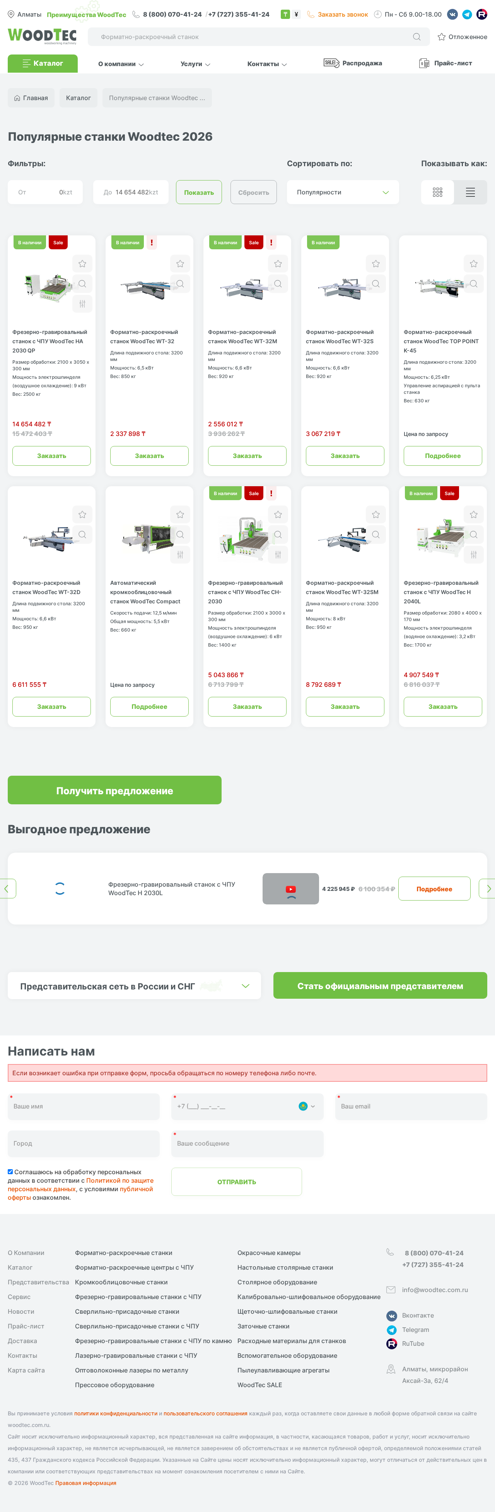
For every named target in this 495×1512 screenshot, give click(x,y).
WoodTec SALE (259, 1385)
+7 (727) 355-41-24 (239, 14)
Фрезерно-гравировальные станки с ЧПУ (138, 1296)
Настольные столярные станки (285, 1267)
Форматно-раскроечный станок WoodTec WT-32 (144, 336)
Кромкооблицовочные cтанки (121, 1282)
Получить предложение (114, 790)
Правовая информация (85, 1482)
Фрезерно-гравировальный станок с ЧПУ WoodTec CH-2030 (245, 592)
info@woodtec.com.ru (435, 1290)
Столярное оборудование (277, 1282)
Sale (58, 242)
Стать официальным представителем (380, 985)
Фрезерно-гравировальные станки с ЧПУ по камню (153, 1341)
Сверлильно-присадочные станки (127, 1311)
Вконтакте (418, 1315)
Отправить (236, 1181)
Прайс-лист (453, 62)
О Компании (26, 1252)
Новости (21, 1311)
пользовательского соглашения (206, 1413)
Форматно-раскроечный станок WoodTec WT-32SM (342, 587)
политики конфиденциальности (115, 1413)
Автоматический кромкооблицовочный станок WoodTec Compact (145, 592)
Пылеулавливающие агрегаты (283, 1370)
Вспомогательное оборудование (287, 1355)
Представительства (38, 1282)
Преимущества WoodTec (86, 14)
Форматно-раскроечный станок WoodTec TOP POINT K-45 (441, 341)
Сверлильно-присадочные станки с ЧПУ (137, 1326)
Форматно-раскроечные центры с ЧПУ (134, 1267)
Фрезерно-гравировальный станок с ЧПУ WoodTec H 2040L (441, 592)
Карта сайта (26, 1370)
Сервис (19, 1296)
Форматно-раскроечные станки (123, 1252)
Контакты (22, 1355)
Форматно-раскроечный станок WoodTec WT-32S (340, 336)
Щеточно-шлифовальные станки (287, 1311)
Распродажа (362, 62)
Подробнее (443, 455)
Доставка (22, 1341)
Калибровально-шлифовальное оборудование (309, 1296)
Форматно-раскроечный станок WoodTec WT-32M (242, 336)
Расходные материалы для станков (291, 1341)
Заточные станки (263, 1326)
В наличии (29, 242)
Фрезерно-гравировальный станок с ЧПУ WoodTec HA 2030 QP (49, 341)
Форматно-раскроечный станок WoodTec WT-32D (46, 587)
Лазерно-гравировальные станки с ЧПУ (136, 1355)
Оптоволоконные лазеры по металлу (131, 1370)
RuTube (413, 1343)
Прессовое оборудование (114, 1385)
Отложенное (468, 36)
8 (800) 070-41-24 (173, 14)
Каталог (20, 1267)
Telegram (415, 1329)
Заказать (52, 455)
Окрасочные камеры (268, 1252)
